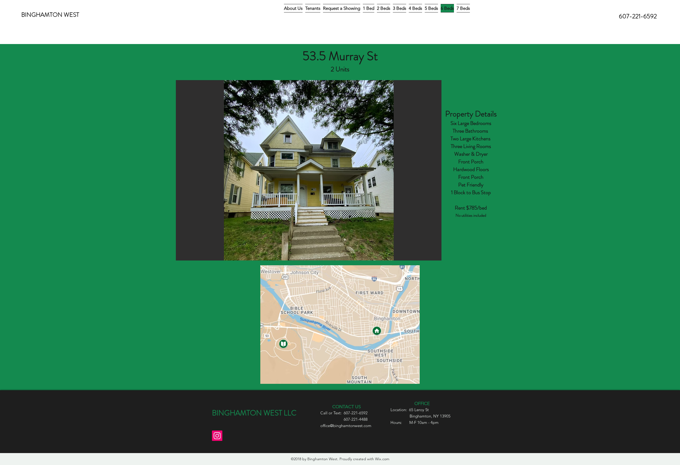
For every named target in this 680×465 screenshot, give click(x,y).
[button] (308, 170)
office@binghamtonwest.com (345, 425)
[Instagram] (217, 436)
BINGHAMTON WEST (50, 14)
